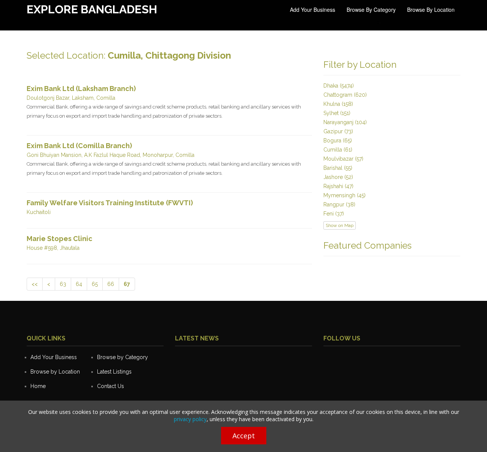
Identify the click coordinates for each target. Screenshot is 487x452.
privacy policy (190, 419)
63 (63, 284)
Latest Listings (114, 372)
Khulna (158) (338, 104)
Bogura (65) (337, 140)
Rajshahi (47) (338, 186)
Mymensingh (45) (344, 195)
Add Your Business (312, 9)
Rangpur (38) (339, 204)
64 (79, 284)
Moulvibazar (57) (343, 159)
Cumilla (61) (337, 150)
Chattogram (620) (345, 95)
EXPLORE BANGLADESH (92, 9)
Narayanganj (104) (345, 122)
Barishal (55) (337, 168)
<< (35, 284)
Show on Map (339, 225)
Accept (243, 435)
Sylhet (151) (336, 113)
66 (110, 284)
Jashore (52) (338, 177)
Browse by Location (431, 9)
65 (95, 284)
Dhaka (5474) (338, 86)
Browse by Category (371, 9)
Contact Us (110, 386)
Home (38, 386)
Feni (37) (333, 214)
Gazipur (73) (338, 131)
